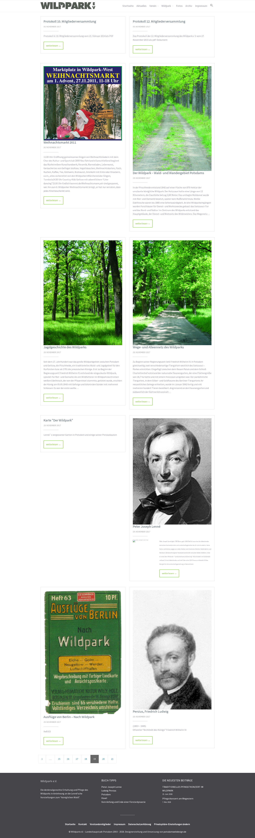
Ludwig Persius (108, 790)
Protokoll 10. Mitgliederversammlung (70, 21)
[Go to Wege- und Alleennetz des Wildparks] (172, 292)
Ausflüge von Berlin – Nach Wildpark (69, 717)
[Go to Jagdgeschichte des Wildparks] (83, 292)
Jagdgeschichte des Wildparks (65, 347)
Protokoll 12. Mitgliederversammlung (159, 21)
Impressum (201, 6)
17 (77, 758)
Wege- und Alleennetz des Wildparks (158, 347)
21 (112, 758)
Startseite (128, 6)
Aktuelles (142, 6)
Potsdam (106, 794)
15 (59, 758)
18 (86, 758)
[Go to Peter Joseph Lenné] (172, 471)
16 (68, 758)
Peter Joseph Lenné (146, 526)
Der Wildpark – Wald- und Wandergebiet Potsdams (168, 173)
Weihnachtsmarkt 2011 (60, 142)
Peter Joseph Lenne (111, 786)
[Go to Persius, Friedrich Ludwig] (172, 649)
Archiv (188, 6)
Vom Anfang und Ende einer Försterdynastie (123, 801)
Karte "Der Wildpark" (58, 420)
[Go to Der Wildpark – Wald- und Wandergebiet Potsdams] (172, 118)
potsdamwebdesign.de (175, 831)
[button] (212, 5)
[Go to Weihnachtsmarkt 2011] (83, 103)
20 (103, 758)
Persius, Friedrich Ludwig (150, 711)
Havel (104, 798)
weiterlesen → (53, 45)
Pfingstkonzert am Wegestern (177, 798)
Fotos (179, 6)
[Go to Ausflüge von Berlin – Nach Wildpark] (83, 652)
